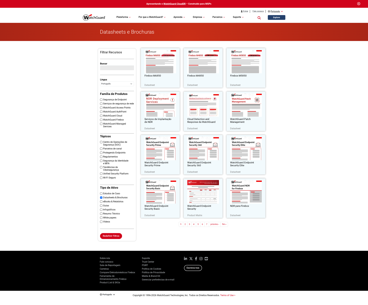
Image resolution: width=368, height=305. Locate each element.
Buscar (103, 63)
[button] (259, 17)
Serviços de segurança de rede (118, 103)
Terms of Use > (227, 295)
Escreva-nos (193, 267)
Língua (103, 79)
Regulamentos (110, 156)
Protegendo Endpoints (114, 152)
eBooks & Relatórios (113, 201)
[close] (358, 4)
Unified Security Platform (116, 173)
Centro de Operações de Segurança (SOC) (115, 143)
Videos (106, 221)
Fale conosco (258, 11)
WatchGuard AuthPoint (114, 111)
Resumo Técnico (111, 213)
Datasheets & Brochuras (115, 197)
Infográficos (109, 209)
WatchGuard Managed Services (114, 125)
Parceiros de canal (112, 148)
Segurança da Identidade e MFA (115, 162)
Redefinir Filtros (111, 236)
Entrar (245, 11)
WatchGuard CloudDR (174, 3)
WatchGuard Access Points (117, 107)
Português (275, 11)
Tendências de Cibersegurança (111, 168)
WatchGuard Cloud (112, 115)
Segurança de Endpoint (115, 99)
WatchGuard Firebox (113, 119)
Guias (106, 205)
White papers (109, 217)
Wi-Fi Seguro (109, 177)
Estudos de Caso (111, 193)
